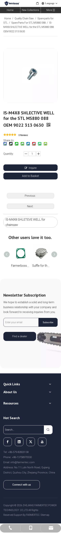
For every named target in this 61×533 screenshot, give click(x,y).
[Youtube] (42, 442)
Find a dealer (19, 336)
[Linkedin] (19, 442)
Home (10, 10)
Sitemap (44, 515)
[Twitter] (30, 442)
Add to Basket (30, 176)
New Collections (30, 10)
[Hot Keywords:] (48, 429)
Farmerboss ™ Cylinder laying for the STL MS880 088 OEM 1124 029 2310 (20, 265)
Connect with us (21, 484)
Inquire (33, 168)
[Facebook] (7, 442)
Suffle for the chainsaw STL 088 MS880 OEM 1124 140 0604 (41, 265)
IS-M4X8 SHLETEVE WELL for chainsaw (25, 222)
